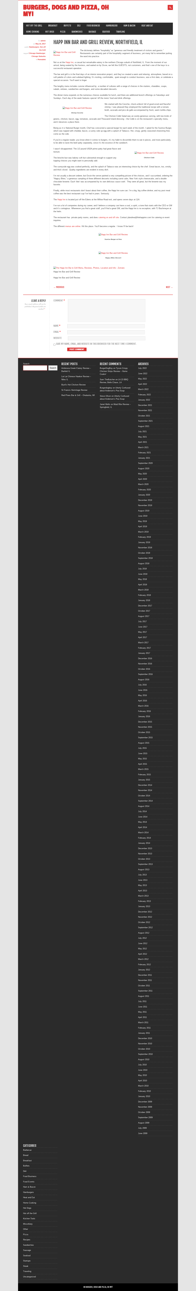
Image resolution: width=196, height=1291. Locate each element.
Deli (79, 25)
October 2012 (144, 922)
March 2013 (143, 896)
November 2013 (145, 854)
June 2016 (142, 690)
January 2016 (144, 716)
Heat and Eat (147, 25)
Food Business (93, 25)
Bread (25, 1155)
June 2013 (142, 880)
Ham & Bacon (129, 25)
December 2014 (145, 785)
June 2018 (142, 574)
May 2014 (142, 822)
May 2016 (142, 695)
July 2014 (142, 811)
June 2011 (142, 1007)
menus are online (72, 226)
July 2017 (142, 621)
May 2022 (142, 379)
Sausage (92, 31)
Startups (27, 1261)
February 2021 (144, 452)
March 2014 (143, 832)
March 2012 (143, 959)
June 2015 (142, 753)
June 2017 (142, 627)
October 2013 (144, 859)
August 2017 (143, 616)
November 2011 (145, 980)
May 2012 (142, 948)
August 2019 (143, 511)
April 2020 (142, 479)
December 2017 (145, 606)
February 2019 (144, 537)
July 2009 (142, 1128)
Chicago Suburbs (39, 56)
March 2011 (143, 1022)
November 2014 (145, 790)
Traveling (120, 31)
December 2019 (145, 500)
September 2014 (145, 801)
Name (56, 325)
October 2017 (144, 611)
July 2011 (142, 1001)
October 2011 (144, 986)
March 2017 (143, 642)
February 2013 (144, 901)
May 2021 (142, 437)
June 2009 (142, 1133)
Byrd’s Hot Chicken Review (73, 385)
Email (57, 332)
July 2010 (142, 1065)
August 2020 (143, 468)
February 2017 (144, 648)
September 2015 (145, 737)
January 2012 (144, 970)
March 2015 (143, 769)
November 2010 (145, 1043)
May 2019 (142, 521)
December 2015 (145, 722)
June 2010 (142, 1070)
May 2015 (142, 759)
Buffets (67, 25)
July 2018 (142, 569)
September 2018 (145, 558)
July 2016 (142, 685)
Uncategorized (29, 1277)
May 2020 (142, 474)
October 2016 (144, 669)
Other (25, 1229)
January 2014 (144, 843)
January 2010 (144, 1096)
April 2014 (142, 827)
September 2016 (145, 674)
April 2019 (142, 526)
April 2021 (142, 442)
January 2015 (144, 780)
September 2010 (145, 1054)
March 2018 (143, 590)
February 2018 (144, 595)
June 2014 (142, 817)
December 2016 (145, 658)
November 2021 (145, 410)
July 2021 (142, 431)
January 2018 (144, 600)
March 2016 (143, 706)
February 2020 (144, 490)
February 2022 (144, 395)
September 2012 (145, 927)
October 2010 (144, 1049)
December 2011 (145, 975)
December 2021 (145, 405)
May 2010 (142, 1075)
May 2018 (142, 579)
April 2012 (142, 954)
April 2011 (142, 1017)
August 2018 (143, 563)
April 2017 (142, 637)
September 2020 (145, 463)
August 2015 (143, 743)
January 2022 (144, 400)
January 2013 (144, 906)
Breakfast (53, 25)
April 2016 (142, 701)
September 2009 (145, 1117)
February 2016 (144, 711)
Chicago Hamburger (37, 53)
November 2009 (145, 1107)
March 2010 (143, 1086)
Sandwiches (77, 31)
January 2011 (144, 1033)
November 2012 (145, 917)
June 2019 (142, 516)
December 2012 (145, 912)
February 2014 (144, 838)
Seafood (106, 31)
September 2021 (145, 421)
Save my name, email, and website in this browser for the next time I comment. (96, 343)
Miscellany (28, 1224)
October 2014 (144, 796)
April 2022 (142, 384)
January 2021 (144, 458)
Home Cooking (32, 31)
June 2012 (142, 943)
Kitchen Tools (29, 1218)
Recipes (26, 1240)
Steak (25, 1266)
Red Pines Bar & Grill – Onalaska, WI (78, 395)
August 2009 (143, 1123)
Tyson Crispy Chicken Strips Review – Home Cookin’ (114, 371)
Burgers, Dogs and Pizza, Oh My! (66, 10)
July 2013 (142, 875)
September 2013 (145, 864)
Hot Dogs (49, 31)
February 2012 (144, 964)
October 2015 (144, 732)
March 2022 (143, 389)
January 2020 (144, 495)
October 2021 (144, 416)
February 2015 (144, 774)
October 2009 (144, 1112)
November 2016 (145, 664)
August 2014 (143, 806)
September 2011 (145, 991)
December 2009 (145, 1102)
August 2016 (143, 679)
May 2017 (142, 632)
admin (43, 41)
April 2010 (142, 1080)
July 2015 (142, 748)
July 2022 (142, 368)
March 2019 (143, 532)
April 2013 (142, 891)
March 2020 (143, 484)
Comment (59, 300)
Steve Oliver (105, 396)
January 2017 (144, 653)
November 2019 (145, 505)
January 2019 (144, 542)
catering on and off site (108, 217)
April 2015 (142, 764)
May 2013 (142, 885)
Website (57, 338)
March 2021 (143, 447)
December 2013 (145, 848)
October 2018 (144, 553)
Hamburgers (111, 25)
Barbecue (27, 1150)
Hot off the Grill (34, 25)
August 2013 (143, 869)
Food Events (28, 1182)
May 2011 (142, 1012)
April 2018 (142, 584)
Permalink (42, 59)
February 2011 (144, 1028)
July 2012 (142, 938)
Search (26, 364)
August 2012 (143, 933)
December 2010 (145, 1038)
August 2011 (143, 996)
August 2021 (143, 426)
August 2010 (143, 1059)
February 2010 (144, 1091)
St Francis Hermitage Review (74, 390)
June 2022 (142, 373)
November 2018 (145, 547)
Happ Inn (70, 62)
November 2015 (145, 727)
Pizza (62, 31)
